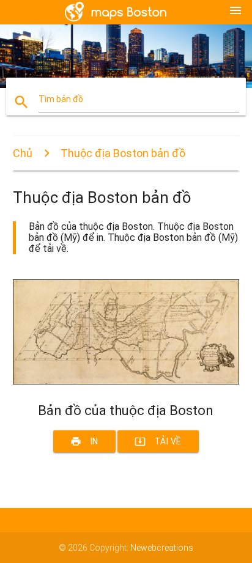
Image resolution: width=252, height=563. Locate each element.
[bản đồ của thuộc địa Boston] (126, 381)
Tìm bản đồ (61, 99)
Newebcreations (161, 548)
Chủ (22, 153)
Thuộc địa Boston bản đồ (123, 153)
